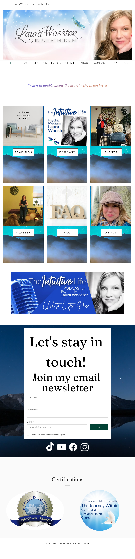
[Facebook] (73, 447)
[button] (117, 3)
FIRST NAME (33, 397)
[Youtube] (61, 447)
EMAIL (30, 422)
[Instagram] (84, 447)
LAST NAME (32, 409)
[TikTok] (50, 447)
